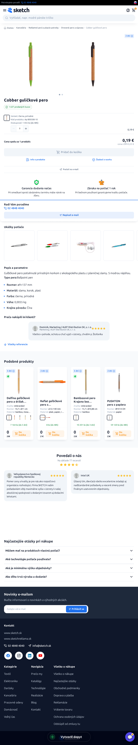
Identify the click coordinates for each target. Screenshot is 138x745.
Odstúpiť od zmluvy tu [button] (67, 723)
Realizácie (37, 695)
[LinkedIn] (30, 656)
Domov (10, 28)
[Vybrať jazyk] (135, 2)
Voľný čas (9, 716)
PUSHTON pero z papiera (116, 403)
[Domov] (18, 10)
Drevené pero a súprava (72, 28)
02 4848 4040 (16, 645)
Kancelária (21, 28)
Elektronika (11, 681)
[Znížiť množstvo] (13, 128)
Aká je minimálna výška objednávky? (28, 568)
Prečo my (36, 673)
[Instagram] (19, 656)
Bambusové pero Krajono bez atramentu (84, 401)
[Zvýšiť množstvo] (25, 128)
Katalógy (36, 681)
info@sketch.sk (41, 645)
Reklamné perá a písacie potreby (44, 28)
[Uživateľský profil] (128, 10)
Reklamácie (60, 702)
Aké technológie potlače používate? (28, 559)
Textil (7, 673)
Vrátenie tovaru (63, 709)
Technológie (38, 688)
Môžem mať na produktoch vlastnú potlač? (32, 550)
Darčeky (9, 688)
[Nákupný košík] (133, 10)
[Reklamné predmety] (5, 10)
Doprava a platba (64, 695)
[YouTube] (40, 656)
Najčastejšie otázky (65, 681)
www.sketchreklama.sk (17, 638)
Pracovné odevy (13, 702)
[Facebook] (8, 656)
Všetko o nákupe (64, 673)
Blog (34, 702)
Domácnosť (11, 709)
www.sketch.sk (13, 633)
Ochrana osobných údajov (69, 716)
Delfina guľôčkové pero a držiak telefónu (18, 401)
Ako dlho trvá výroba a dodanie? (26, 576)
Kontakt (36, 709)
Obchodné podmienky (67, 688)
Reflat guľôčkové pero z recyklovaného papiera (51, 406)
